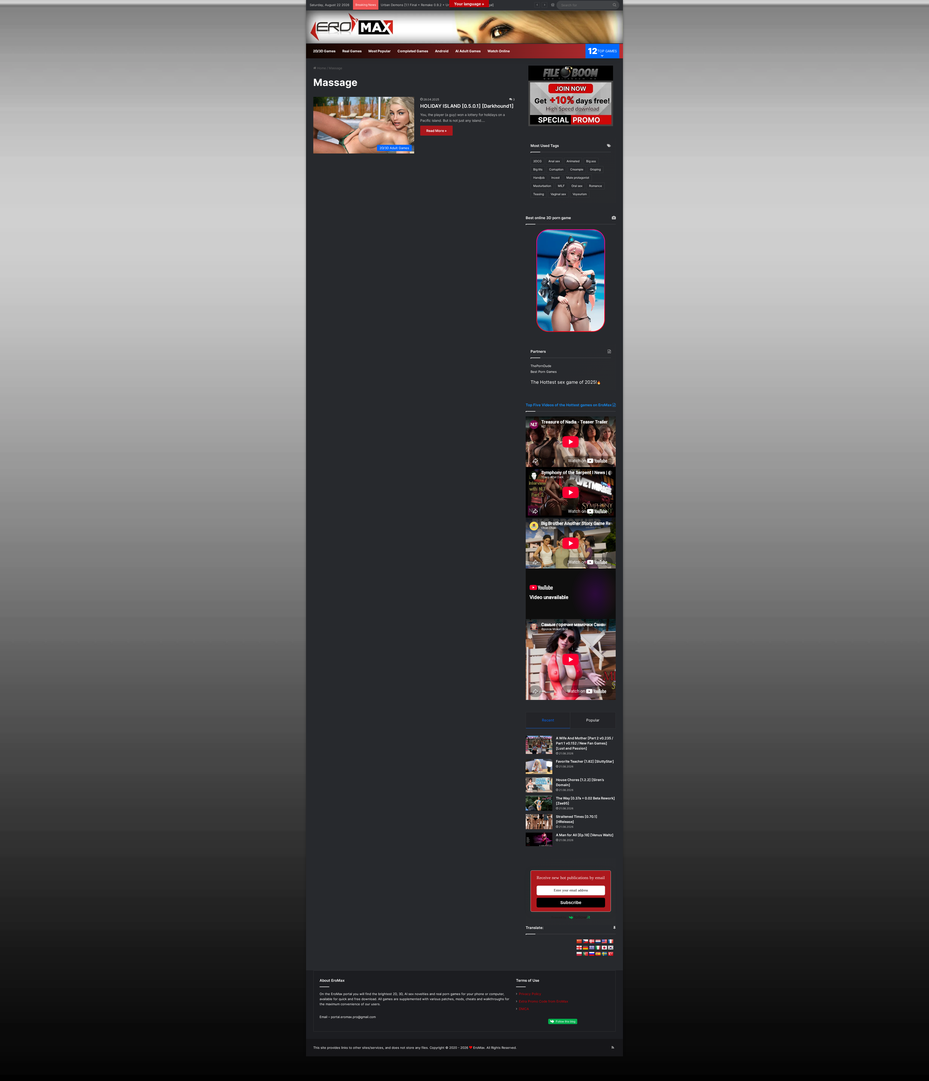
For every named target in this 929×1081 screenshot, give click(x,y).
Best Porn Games (544, 372)
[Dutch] (598, 941)
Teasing (538, 194)
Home (321, 68)
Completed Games (412, 51)
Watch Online (498, 51)
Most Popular (379, 51)
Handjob (539, 177)
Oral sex (576, 186)
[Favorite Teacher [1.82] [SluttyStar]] (539, 766)
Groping (595, 169)
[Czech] (585, 941)
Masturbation (542, 186)
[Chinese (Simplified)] (579, 941)
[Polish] (579, 954)
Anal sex (554, 161)
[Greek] (592, 947)
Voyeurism (580, 194)
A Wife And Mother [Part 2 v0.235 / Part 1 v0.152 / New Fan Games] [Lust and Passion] (584, 743)
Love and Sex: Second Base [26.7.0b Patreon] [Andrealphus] (426, 5)
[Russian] (592, 954)
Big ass (591, 161)
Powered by (559, 917)
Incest (555, 177)
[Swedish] (604, 954)
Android (442, 51)
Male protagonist (577, 177)
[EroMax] (464, 26)
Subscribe (570, 902)
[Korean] (611, 947)
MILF (561, 186)
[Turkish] (611, 954)
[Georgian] (579, 947)
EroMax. (479, 1048)
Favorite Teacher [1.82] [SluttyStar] (585, 761)
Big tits (537, 169)
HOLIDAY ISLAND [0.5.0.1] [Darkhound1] (467, 106)
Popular (592, 720)
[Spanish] (598, 954)
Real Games (352, 51)
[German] (585, 947)
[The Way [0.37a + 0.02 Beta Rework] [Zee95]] (539, 803)
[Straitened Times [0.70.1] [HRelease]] (539, 821)
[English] (604, 941)
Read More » (436, 131)
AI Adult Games (468, 51)
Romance (595, 186)
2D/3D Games (324, 51)
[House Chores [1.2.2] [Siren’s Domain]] (539, 784)
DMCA (524, 1009)
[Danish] (592, 941)
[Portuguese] (585, 954)
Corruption (556, 169)
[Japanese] (604, 947)
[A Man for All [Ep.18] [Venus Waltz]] (539, 839)
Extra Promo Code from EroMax (543, 1001)
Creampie (576, 169)
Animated (573, 161)
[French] (611, 941)
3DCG (537, 161)
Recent (548, 720)
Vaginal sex (558, 194)
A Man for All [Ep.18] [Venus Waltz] (585, 835)
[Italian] (598, 947)
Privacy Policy (530, 994)
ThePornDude (541, 366)
